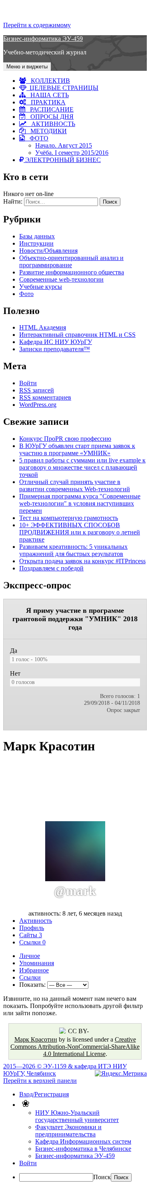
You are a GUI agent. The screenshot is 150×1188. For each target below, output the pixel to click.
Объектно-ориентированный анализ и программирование (71, 261)
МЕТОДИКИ (46, 131)
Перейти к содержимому (37, 25)
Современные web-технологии (61, 279)
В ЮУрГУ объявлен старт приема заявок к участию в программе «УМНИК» (77, 449)
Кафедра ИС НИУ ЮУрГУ (55, 341)
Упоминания (36, 963)
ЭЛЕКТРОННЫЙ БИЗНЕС (62, 159)
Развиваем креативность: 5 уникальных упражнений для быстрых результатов (73, 550)
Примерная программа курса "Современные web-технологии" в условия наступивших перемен (79, 503)
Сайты (30, 935)
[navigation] (75, 1136)
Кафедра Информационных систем (83, 1141)
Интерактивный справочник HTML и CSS (77, 334)
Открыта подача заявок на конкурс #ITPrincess (82, 561)
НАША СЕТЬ (47, 95)
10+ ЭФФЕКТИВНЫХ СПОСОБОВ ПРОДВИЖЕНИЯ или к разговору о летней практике (79, 532)
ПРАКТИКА (46, 102)
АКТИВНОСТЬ (50, 123)
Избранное (34, 970)
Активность (35, 920)
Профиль (31, 927)
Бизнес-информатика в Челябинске (83, 1148)
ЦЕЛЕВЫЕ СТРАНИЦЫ (62, 87)
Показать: (32, 984)
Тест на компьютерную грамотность (68, 517)
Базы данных (37, 236)
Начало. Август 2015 (63, 145)
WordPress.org (37, 404)
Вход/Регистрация (44, 1094)
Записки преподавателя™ (54, 349)
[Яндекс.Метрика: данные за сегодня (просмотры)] (121, 1073)
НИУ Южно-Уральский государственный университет (77, 1116)
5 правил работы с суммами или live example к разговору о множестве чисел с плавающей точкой (82, 467)
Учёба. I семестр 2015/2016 (71, 152)
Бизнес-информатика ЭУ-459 (43, 38)
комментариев (45, 397)
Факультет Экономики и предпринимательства (68, 1131)
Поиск (102, 1177)
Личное (29, 955)
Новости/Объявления (48, 250)
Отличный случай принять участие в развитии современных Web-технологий (74, 485)
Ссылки (32, 942)
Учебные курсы (40, 286)
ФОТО (36, 138)
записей (36, 390)
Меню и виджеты (27, 67)
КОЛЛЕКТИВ (48, 80)
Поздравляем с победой (51, 568)
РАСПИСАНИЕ (49, 109)
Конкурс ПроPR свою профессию (65, 438)
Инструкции (36, 243)
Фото (26, 293)
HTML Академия (42, 327)
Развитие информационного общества (71, 272)
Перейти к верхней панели (40, 1080)
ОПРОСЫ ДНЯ (50, 116)
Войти (28, 383)
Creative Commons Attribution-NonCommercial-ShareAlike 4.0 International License (75, 1046)
